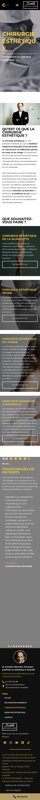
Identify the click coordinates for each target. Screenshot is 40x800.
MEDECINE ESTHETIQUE (14, 712)
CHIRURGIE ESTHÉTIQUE (15, 708)
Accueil (7, 698)
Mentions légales (13, 790)
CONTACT (8, 717)
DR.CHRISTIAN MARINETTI (15, 703)
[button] (17, 5)
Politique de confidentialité (18, 785)
